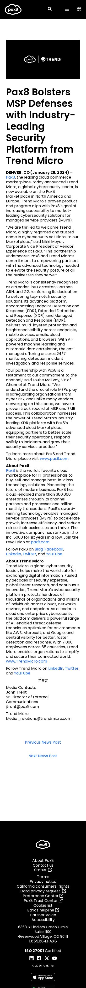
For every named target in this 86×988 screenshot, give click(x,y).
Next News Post (42, 756)
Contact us (43, 865)
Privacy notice (43, 881)
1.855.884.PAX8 (43, 941)
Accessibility (43, 919)
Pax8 (10, 177)
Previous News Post (43, 742)
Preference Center (41, 896)
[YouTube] (54, 958)
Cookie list (43, 905)
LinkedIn (13, 554)
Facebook (53, 549)
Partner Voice (43, 915)
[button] (50, 9)
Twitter (29, 554)
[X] (46, 958)
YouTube (54, 554)
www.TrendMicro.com (26, 661)
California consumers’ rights (43, 886)
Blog (39, 549)
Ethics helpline (41, 910)
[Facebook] (39, 958)
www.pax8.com (54, 458)
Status (41, 870)
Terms (43, 877)
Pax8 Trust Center (41, 900)
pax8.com (40, 542)
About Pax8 (43, 860)
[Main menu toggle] (67, 9)
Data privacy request (41, 891)
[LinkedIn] (31, 958)
